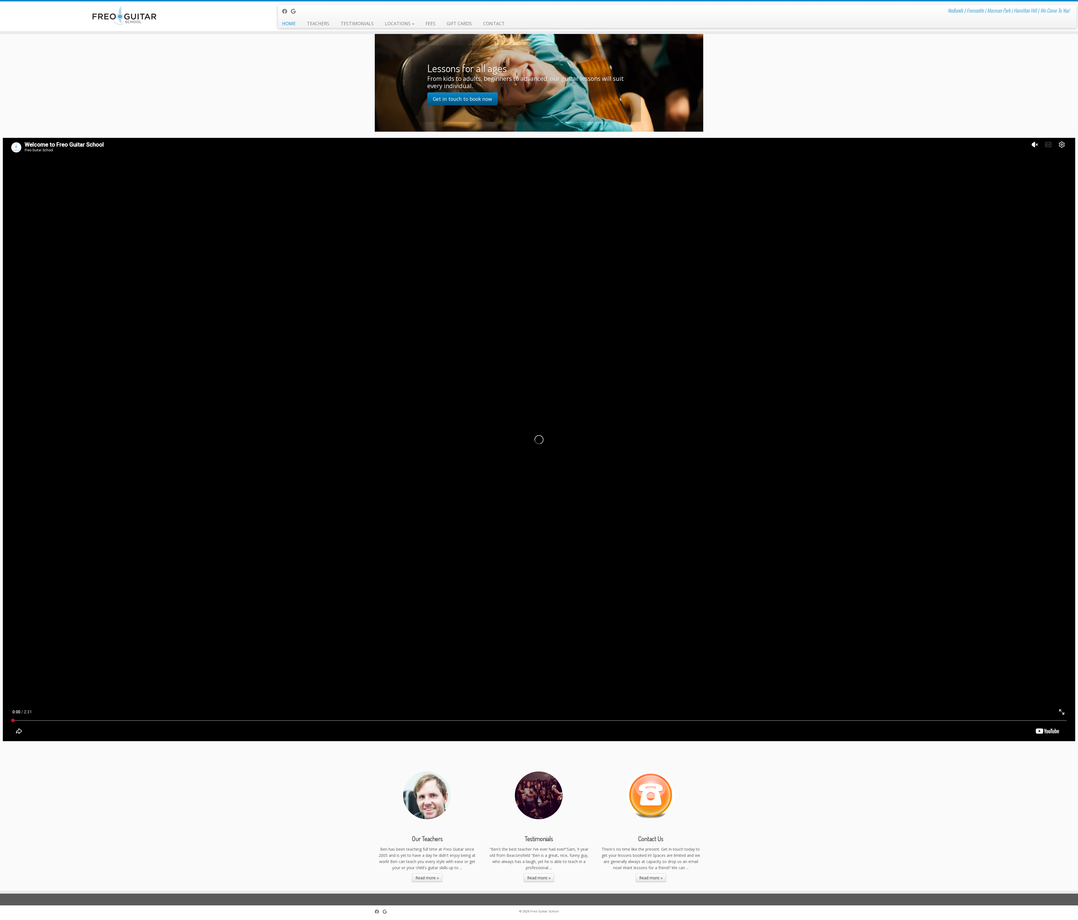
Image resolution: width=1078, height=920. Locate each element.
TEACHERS (318, 23)
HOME (289, 23)
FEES (430, 23)
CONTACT (494, 23)
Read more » (427, 877)
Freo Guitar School (544, 911)
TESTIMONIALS (357, 23)
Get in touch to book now (462, 98)
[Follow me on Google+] (295, 11)
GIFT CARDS (459, 23)
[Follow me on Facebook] (286, 11)
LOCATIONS (398, 23)
